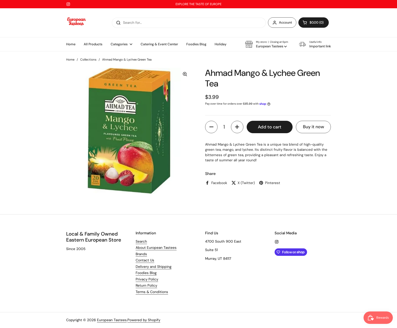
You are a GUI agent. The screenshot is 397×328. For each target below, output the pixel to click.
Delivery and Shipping (153, 266)
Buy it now (313, 127)
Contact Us (145, 260)
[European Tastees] (76, 22)
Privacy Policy (147, 279)
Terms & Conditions (152, 292)
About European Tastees (156, 247)
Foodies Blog (146, 273)
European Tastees (112, 320)
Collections (88, 59)
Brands (141, 254)
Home (70, 59)
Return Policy (146, 285)
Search (141, 241)
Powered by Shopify (143, 320)
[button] (313, 22)
